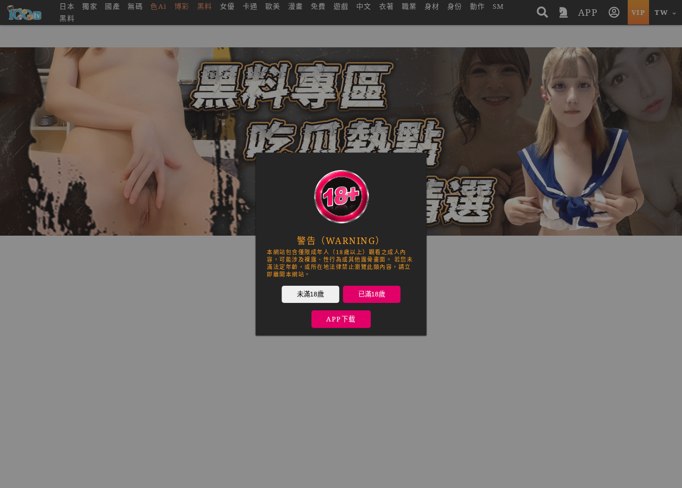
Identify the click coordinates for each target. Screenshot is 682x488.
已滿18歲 (371, 294)
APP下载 (341, 319)
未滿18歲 (310, 294)
